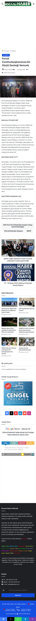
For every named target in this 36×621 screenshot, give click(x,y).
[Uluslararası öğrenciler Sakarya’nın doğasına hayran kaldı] (9, 302)
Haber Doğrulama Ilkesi (23, 610)
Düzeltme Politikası (10, 610)
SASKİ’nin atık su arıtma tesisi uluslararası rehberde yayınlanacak (26, 330)
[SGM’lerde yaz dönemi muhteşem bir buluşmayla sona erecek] (9, 341)
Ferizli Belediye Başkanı (14, 231)
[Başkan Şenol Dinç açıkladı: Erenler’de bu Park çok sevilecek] (9, 321)
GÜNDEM (13, 51)
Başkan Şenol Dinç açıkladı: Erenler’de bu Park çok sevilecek (9, 330)
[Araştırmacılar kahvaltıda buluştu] (27, 341)
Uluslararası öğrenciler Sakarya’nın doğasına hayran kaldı (9, 310)
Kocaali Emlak (10, 609)
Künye (18, 609)
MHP (29, 231)
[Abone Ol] (18, 429)
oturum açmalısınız (20, 369)
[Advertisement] (18, 28)
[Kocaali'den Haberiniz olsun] (18, 3)
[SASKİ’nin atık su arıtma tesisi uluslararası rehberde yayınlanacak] (27, 321)
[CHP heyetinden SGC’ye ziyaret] (27, 302)
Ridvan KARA (8, 69)
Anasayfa (6, 51)
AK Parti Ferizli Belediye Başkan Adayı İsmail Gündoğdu (18, 226)
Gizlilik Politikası (26, 609)
